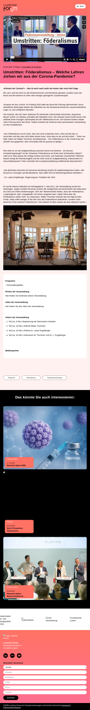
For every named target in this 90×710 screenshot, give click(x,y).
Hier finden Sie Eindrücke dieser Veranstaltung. (26, 296)
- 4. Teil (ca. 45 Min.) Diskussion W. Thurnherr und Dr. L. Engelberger (35, 335)
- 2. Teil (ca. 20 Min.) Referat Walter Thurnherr (25, 326)
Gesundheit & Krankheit (31, 67)
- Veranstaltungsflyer (14, 285)
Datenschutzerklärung (12, 707)
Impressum (65, 705)
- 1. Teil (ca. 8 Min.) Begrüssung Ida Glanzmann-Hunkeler (30, 321)
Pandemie (11, 378)
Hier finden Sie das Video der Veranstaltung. (24, 306)
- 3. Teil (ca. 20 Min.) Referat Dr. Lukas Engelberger (27, 330)
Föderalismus (31, 378)
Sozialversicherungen (54, 378)
